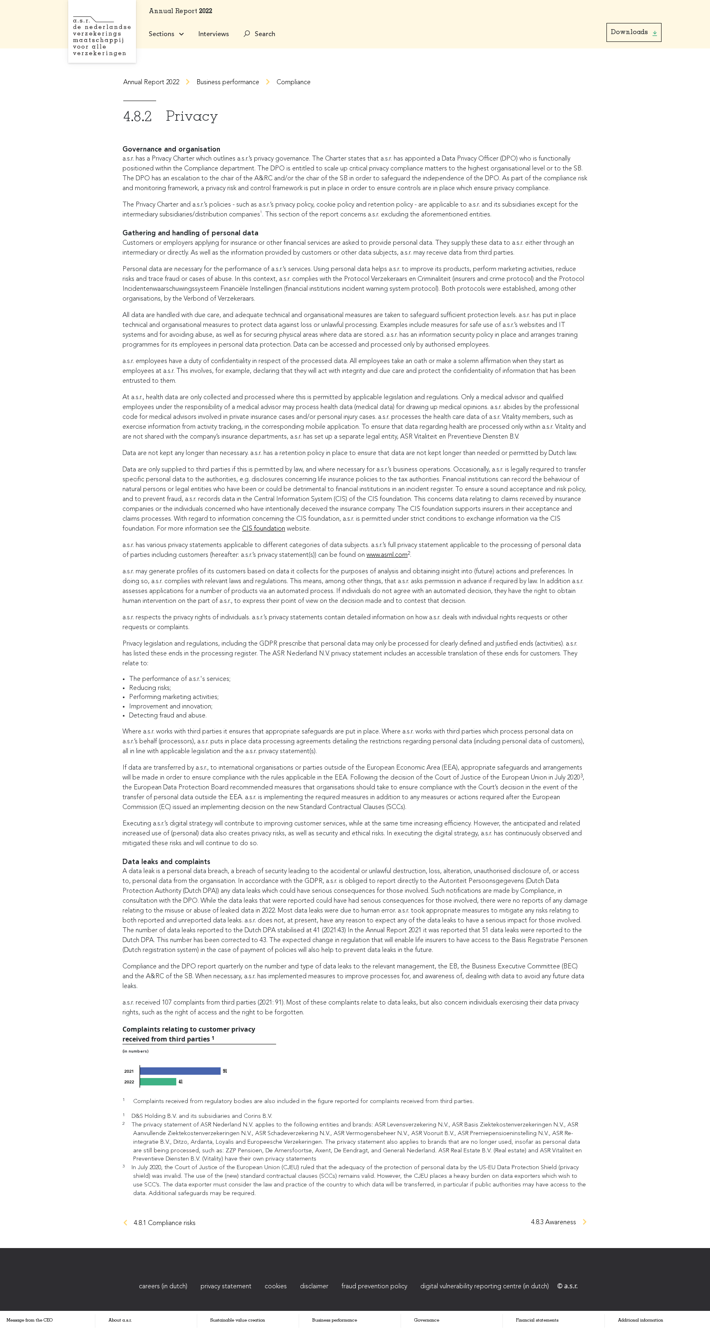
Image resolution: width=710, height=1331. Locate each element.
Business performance (227, 82)
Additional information (640, 1320)
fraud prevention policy (374, 1286)
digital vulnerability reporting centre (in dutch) (484, 1286)
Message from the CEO (30, 1320)
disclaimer (314, 1286)
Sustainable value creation (237, 1320)
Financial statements (537, 1320)
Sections (162, 34)
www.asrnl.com (387, 555)
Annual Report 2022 (151, 82)
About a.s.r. (120, 1320)
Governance (426, 1320)
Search (264, 34)
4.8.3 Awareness (553, 1222)
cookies (276, 1286)
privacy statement (226, 1286)
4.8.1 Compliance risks (165, 1223)
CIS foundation (263, 529)
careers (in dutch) (163, 1286)
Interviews (214, 34)
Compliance (294, 82)
